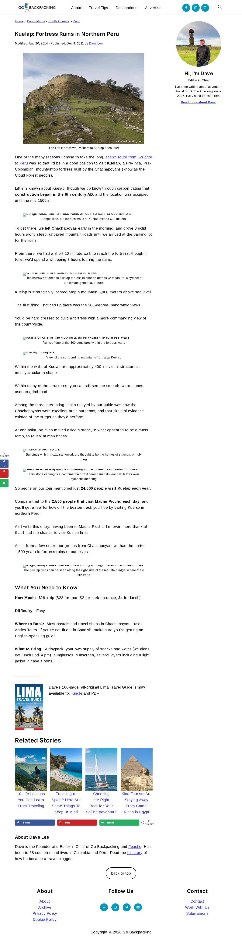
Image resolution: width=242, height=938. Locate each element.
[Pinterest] (205, 8)
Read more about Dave (198, 102)
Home (19, 21)
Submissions (197, 913)
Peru (76, 21)
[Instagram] (196, 8)
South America (58, 21)
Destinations (126, 8)
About (76, 8)
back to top (121, 873)
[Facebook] (186, 8)
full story (134, 853)
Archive (44, 907)
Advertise (153, 8)
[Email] (138, 907)
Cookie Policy (45, 919)
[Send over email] (4, 483)
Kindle (76, 693)
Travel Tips (98, 8)
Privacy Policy (45, 913)
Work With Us (197, 907)
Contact (197, 901)
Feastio (134, 847)
